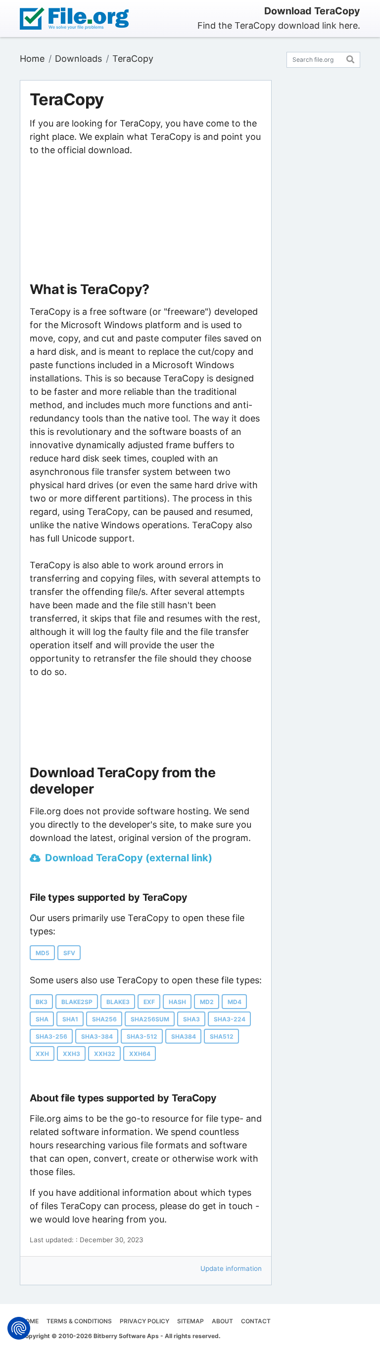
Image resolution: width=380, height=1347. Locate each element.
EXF (149, 1002)
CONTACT (256, 1321)
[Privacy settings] (18, 1328)
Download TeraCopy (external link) (128, 858)
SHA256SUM (150, 1019)
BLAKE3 (118, 1002)
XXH (42, 1053)
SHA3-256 (51, 1036)
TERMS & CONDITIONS (79, 1321)
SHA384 (183, 1036)
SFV (69, 953)
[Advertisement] (145, 219)
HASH (177, 1002)
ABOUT (222, 1321)
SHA (42, 1019)
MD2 (207, 1002)
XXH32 (104, 1053)
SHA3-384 (97, 1036)
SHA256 (104, 1019)
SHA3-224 (229, 1019)
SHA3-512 (142, 1036)
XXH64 (139, 1053)
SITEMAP (190, 1321)
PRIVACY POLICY (144, 1321)
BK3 (42, 1002)
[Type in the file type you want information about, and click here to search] (350, 58)
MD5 (42, 953)
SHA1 (70, 1019)
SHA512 (222, 1036)
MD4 (234, 1002)
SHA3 (191, 1019)
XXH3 (71, 1053)
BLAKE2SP (77, 1002)
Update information (231, 1268)
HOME (30, 1321)
